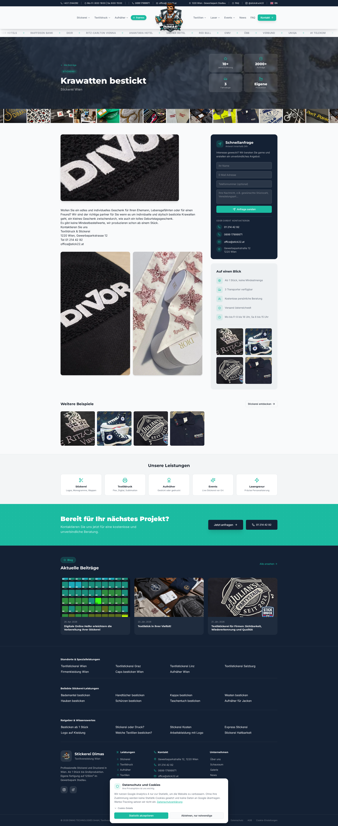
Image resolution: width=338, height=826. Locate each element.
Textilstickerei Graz (128, 666)
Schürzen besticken (128, 701)
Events (228, 17)
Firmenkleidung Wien (75, 671)
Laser (214, 17)
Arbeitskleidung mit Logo (186, 732)
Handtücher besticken (129, 695)
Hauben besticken (73, 701)
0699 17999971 (233, 234)
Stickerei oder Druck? (129, 727)
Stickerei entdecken (259, 403)
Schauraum (216, 764)
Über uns (215, 759)
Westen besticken (236, 695)
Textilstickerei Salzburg (240, 666)
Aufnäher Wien (180, 671)
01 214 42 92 (231, 226)
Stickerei (82, 17)
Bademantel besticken (75, 695)
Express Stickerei (236, 727)
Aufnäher (120, 17)
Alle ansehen (267, 563)
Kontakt (265, 17)
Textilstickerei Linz (182, 666)
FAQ (237, 3)
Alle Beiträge (70, 65)
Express (140, 17)
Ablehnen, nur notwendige (196, 815)
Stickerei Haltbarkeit (238, 732)
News (242, 17)
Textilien (198, 17)
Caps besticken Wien (129, 671)
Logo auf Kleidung (73, 732)
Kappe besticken (181, 695)
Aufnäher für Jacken (238, 701)
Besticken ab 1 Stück (74, 727)
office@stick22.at (72, 244)
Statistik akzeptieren (141, 815)
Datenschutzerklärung (170, 801)
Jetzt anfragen (223, 525)
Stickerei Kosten (180, 727)
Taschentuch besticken (185, 701)
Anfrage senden (246, 209)
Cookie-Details (125, 808)
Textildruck (101, 17)
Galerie (214, 769)
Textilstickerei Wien (74, 666)
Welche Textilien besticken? (133, 732)
